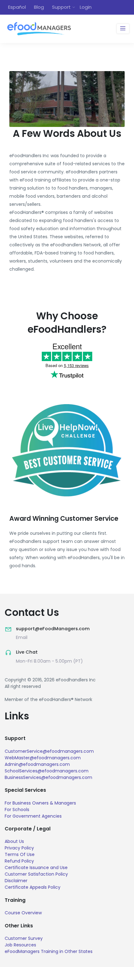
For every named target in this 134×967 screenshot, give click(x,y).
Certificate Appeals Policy (32, 887)
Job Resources (20, 945)
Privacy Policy (19, 848)
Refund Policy (19, 861)
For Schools (17, 809)
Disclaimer (16, 881)
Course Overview (23, 913)
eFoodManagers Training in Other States (49, 951)
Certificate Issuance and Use (36, 867)
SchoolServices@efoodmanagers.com (47, 771)
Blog (39, 7)
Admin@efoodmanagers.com (37, 764)
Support (61, 7)
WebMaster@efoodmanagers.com (43, 758)
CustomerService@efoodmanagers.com (49, 751)
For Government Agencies (33, 816)
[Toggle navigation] (123, 29)
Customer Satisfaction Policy (36, 874)
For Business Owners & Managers (40, 803)
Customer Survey (24, 938)
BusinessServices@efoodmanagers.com (48, 777)
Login (86, 7)
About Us (14, 841)
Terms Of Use (20, 854)
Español (17, 7)
